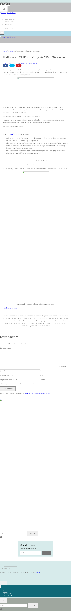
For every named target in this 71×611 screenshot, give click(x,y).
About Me (8, 24)
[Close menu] (0, 586)
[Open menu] (2, 32)
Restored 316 (39, 572)
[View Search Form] (4, 9)
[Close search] (3, 600)
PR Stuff (7, 568)
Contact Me (9, 28)
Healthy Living (10, 19)
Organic (34, 63)
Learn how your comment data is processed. (38, 393)
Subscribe (46, 553)
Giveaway (16, 63)
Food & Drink (7, 63)
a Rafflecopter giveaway (10, 308)
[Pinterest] (9, 5)
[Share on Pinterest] (18, 65)
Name (42, 371)
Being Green (9, 21)
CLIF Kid (11, 134)
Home (7, 16)
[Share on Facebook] (5, 65)
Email (42, 375)
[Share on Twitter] (12, 65)
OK (4, 582)
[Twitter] (4, 5)
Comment (64, 366)
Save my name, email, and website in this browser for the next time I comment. (26, 384)
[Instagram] (6, 5)
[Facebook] (1, 5)
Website (42, 379)
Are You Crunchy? (10, 566)
